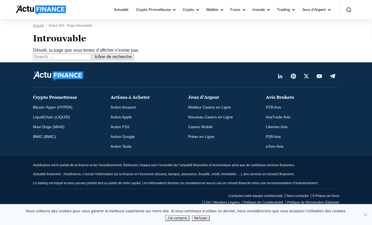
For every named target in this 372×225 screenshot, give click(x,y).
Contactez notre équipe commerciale (255, 196)
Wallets (212, 9)
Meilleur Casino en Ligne (209, 107)
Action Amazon (123, 107)
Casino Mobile (200, 127)
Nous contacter (297, 196)
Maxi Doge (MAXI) (49, 127)
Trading (283, 9)
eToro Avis (274, 146)
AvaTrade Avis (278, 117)
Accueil (38, 25)
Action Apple (121, 117)
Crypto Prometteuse (153, 9)
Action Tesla (121, 146)
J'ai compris (177, 218)
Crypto (188, 9)
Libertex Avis (277, 127)
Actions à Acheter (130, 97)
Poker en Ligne (201, 136)
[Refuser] (365, 214)
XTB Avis (273, 107)
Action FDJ (120, 127)
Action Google (123, 136)
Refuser (201, 218)
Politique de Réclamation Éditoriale (313, 202)
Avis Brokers (280, 97)
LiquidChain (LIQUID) (51, 117)
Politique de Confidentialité (263, 202)
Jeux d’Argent (314, 9)
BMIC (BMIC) (44, 136)
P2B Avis (273, 136)
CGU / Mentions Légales (222, 202)
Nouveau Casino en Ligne (210, 117)
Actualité (121, 9)
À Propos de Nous (325, 196)
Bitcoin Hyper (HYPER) (52, 107)
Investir (258, 9)
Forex (235, 9)
